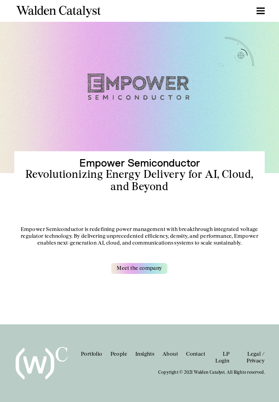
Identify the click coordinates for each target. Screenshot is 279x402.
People (119, 354)
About (170, 354)
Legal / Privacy (256, 358)
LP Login (222, 358)
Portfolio (91, 354)
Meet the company (139, 268)
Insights (144, 354)
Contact (195, 354)
